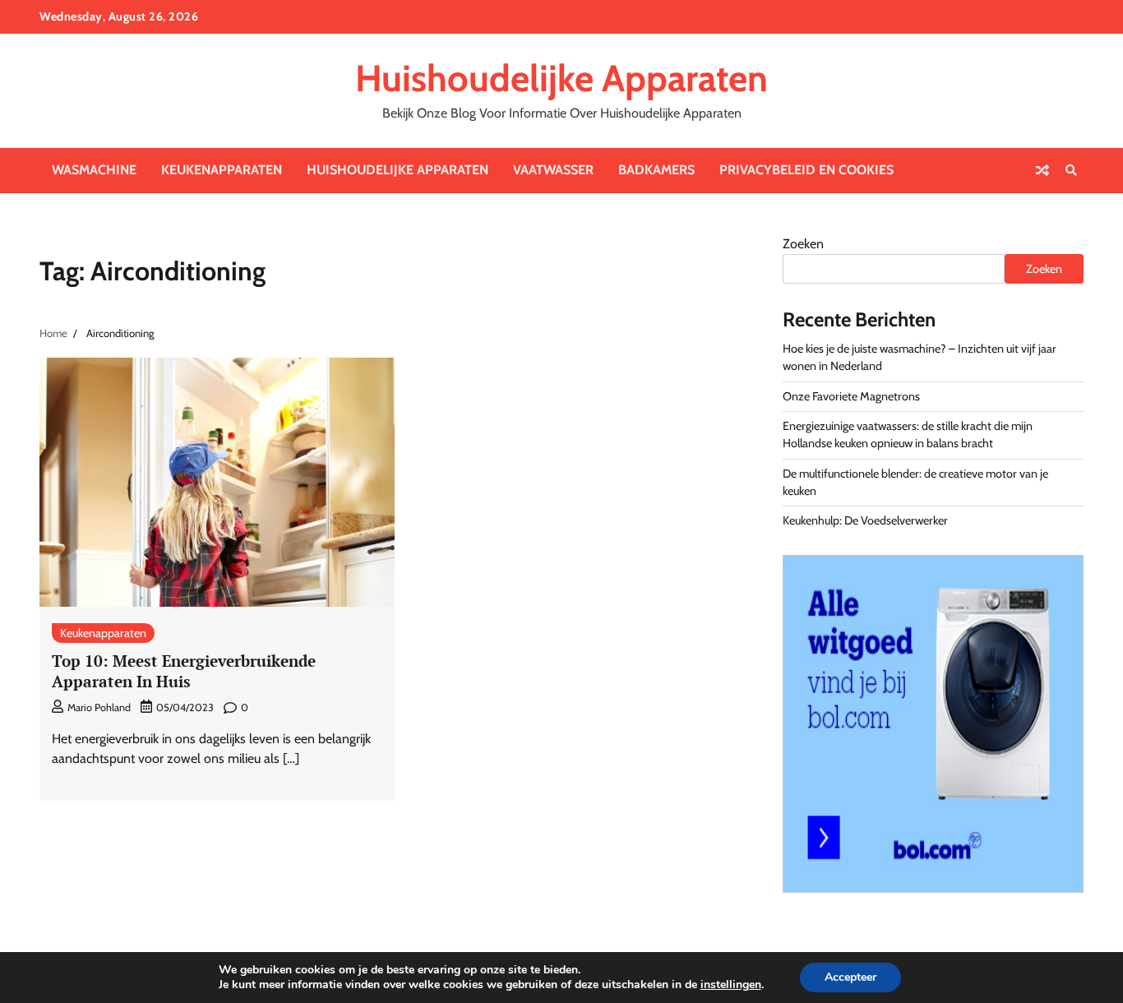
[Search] (1071, 170)
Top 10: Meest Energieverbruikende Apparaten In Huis (184, 670)
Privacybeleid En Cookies (806, 170)
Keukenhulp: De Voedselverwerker (865, 520)
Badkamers (656, 170)
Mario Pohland (99, 707)
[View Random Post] (1042, 170)
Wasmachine (94, 170)
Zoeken (803, 244)
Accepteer (850, 977)
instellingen (730, 985)
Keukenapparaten (221, 170)
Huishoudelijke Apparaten (561, 78)
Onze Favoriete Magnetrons (851, 396)
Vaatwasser (553, 170)
